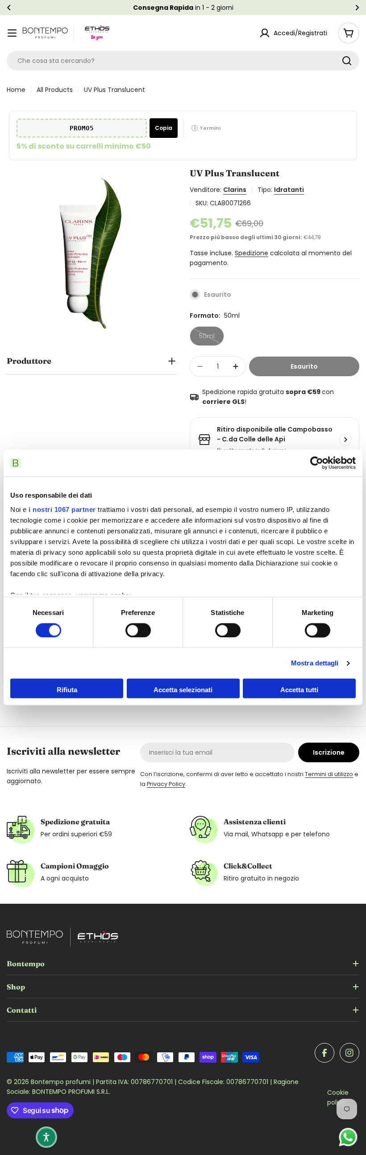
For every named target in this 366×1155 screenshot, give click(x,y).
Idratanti (289, 189)
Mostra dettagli (315, 663)
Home (16, 89)
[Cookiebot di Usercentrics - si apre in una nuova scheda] (317, 462)
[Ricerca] (346, 60)
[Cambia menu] (12, 33)
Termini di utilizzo (329, 774)
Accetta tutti (299, 690)
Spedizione (251, 253)
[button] (9, 7)
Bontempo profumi (61, 1081)
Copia (163, 128)
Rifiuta (67, 690)
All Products (55, 89)
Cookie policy (338, 1097)
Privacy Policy (166, 784)
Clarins (234, 189)
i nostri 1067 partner (62, 509)
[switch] (138, 630)
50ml (211, 338)
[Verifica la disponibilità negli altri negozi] (345, 439)
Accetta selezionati (183, 690)
